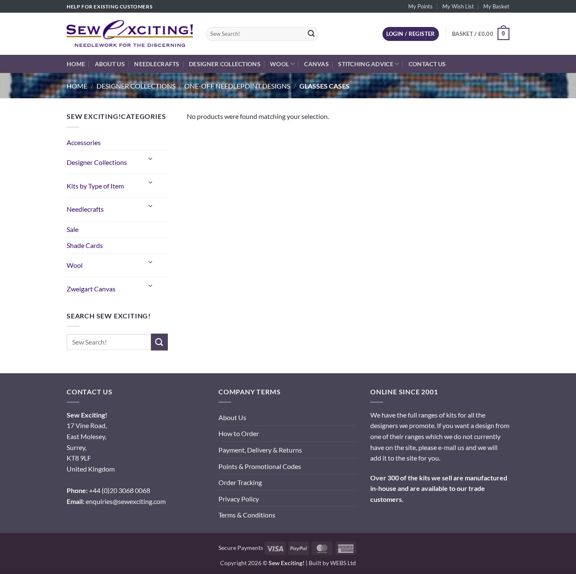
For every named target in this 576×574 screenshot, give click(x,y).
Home (76, 63)
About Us (110, 63)
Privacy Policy (238, 499)
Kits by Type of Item (95, 186)
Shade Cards (85, 245)
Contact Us (427, 63)
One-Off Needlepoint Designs (237, 86)
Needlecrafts (156, 63)
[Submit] (311, 34)
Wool (279, 63)
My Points (420, 6)
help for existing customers (109, 6)
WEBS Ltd (343, 562)
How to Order (238, 433)
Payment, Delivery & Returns (260, 450)
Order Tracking (240, 482)
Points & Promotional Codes (259, 466)
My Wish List (458, 6)
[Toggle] (150, 159)
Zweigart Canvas (91, 289)
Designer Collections (225, 63)
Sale (72, 229)
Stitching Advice (365, 63)
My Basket (496, 6)
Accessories (84, 142)
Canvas (316, 63)
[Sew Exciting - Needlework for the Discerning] (130, 33)
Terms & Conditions (246, 515)
